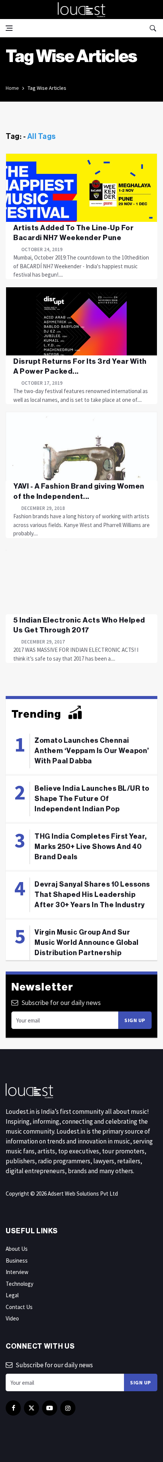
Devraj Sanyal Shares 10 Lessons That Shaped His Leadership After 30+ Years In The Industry (92, 894)
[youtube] (49, 1408)
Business (17, 1260)
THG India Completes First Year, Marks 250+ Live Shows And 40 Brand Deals (90, 846)
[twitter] (31, 1408)
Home (12, 87)
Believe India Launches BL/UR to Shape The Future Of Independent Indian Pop (91, 798)
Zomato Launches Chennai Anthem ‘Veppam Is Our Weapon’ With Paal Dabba (91, 750)
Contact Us (19, 1307)
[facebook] (13, 1408)
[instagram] (67, 1408)
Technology (19, 1283)
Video (12, 1318)
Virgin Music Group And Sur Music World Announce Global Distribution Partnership (86, 942)
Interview (17, 1272)
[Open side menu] (9, 28)
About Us (17, 1248)
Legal (12, 1295)
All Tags (41, 136)
